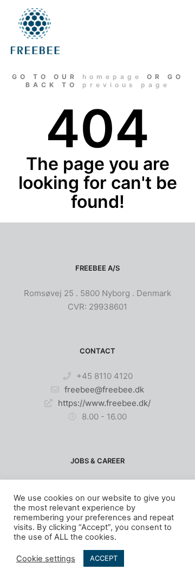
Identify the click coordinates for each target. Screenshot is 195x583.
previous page (126, 85)
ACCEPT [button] (104, 558)
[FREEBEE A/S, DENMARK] (35, 31)
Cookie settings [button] (45, 559)
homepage (112, 77)
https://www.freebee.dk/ (104, 403)
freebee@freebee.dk (104, 389)
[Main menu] (174, 31)
